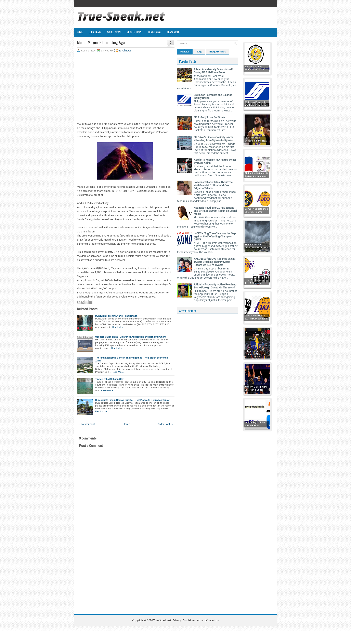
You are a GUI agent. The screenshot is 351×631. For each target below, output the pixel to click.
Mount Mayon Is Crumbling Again (102, 42)
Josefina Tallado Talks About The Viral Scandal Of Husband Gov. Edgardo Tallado (213, 185)
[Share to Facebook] (90, 302)
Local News (95, 32)
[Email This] (79, 302)
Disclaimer (189, 620)
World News (114, 32)
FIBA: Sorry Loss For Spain (209, 117)
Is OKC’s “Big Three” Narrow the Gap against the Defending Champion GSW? (215, 236)
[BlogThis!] (83, 302)
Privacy (177, 620)
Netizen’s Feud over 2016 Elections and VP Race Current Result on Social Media (215, 210)
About (200, 620)
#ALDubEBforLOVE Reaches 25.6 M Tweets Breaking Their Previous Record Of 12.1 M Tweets (214, 261)
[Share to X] (86, 302)
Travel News (154, 32)
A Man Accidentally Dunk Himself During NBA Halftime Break (213, 71)
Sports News (134, 32)
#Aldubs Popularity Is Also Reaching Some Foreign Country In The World (215, 286)
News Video (173, 32)
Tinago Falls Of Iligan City (109, 379)
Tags (199, 51)
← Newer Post (86, 424)
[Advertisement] (125, 86)
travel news (124, 50)
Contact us (212, 620)
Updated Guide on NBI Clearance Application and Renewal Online (130, 336)
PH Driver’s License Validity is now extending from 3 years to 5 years (213, 139)
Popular (184, 51)
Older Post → (165, 424)
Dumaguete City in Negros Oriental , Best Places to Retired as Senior (132, 400)
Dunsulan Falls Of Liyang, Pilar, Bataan (116, 315)
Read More (118, 327)
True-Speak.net (162, 620)
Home (80, 32)
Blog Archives (217, 51)
